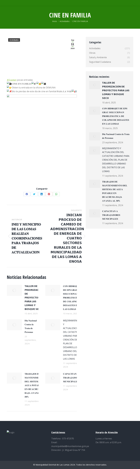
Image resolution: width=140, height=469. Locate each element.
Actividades (14, 40)
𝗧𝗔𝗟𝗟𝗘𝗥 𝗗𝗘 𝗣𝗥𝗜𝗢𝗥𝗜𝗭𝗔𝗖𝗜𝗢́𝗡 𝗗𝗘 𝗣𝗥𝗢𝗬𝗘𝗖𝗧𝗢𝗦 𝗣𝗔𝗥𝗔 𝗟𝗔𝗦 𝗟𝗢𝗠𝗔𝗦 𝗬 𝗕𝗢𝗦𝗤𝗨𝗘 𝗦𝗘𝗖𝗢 (34, 298)
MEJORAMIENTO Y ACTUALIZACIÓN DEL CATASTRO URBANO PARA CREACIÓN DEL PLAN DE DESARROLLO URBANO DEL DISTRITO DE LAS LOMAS (71, 339)
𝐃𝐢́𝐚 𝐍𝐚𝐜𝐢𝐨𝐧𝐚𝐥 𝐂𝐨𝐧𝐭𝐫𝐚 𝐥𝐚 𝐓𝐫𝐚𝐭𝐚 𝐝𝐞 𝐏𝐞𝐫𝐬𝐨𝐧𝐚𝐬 (31, 326)
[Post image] (14, 290)
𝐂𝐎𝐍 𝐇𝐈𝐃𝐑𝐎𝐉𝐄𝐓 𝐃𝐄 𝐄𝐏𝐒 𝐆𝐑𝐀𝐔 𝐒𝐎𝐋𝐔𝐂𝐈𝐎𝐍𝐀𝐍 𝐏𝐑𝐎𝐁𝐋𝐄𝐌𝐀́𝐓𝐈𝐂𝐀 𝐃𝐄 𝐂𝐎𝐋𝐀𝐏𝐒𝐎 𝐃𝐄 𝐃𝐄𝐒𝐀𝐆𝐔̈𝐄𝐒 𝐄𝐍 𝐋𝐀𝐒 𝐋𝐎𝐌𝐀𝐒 (72, 298)
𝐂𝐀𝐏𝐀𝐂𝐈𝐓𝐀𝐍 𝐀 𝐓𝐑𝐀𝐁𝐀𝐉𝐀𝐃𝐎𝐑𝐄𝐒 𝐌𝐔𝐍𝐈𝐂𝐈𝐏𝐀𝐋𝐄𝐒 (72, 377)
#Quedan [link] (12, 79)
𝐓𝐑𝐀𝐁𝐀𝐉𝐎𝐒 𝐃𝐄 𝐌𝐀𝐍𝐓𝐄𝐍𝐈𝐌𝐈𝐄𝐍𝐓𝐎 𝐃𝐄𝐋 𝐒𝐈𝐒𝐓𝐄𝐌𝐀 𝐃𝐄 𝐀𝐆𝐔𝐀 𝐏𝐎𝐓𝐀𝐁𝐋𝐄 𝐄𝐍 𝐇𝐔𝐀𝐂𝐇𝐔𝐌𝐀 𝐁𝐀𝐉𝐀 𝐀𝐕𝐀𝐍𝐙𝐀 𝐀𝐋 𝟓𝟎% (35, 385)
